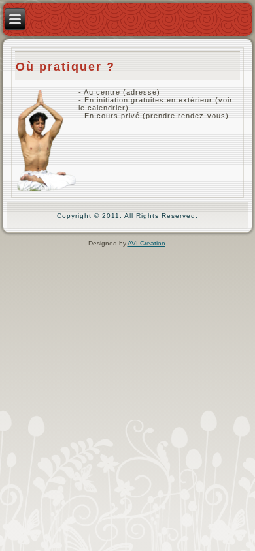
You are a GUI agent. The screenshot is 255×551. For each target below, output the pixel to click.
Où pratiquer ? (65, 66)
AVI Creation (146, 243)
